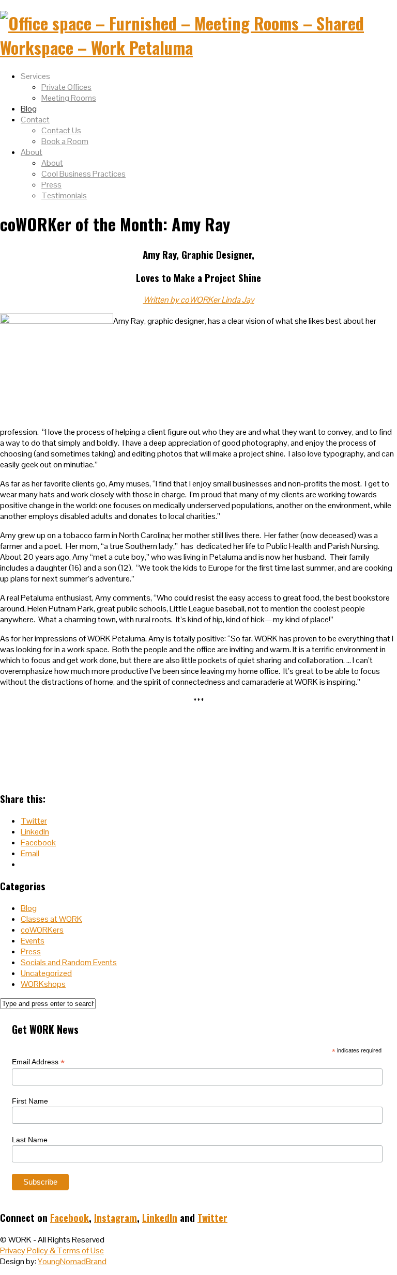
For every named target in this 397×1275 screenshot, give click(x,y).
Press (51, 184)
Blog (29, 108)
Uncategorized (46, 973)
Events (32, 940)
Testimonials (64, 195)
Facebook (69, 1217)
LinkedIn (159, 1217)
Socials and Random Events (69, 962)
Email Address (38, 1062)
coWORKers (42, 929)
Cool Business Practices (83, 173)
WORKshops (43, 984)
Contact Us (61, 130)
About (31, 152)
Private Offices (66, 87)
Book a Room (64, 141)
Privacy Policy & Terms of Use (52, 1250)
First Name (30, 1101)
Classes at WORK (51, 919)
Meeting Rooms (68, 97)
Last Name (30, 1140)
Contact (35, 119)
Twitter (212, 1217)
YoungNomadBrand (72, 1261)
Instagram (115, 1217)
